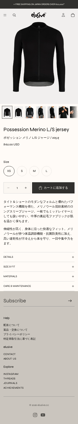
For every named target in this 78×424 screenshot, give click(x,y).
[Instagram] (35, 415)
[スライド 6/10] (63, 112)
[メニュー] (5, 15)
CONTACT (9, 354)
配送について (11, 325)
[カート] (73, 15)
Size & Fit (9, 266)
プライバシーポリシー (16, 334)
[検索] (14, 15)
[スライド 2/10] (18, 112)
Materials (10, 276)
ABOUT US (9, 358)
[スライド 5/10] (52, 112)
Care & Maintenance (17, 285)
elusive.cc (43, 405)
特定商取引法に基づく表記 (19, 338)
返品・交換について (15, 329)
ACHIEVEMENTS (13, 387)
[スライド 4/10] (41, 112)
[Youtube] (43, 415)
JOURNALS (10, 383)
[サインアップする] (70, 300)
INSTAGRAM (10, 373)
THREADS (9, 378)
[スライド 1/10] (7, 112)
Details (8, 256)
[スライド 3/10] (29, 112)
